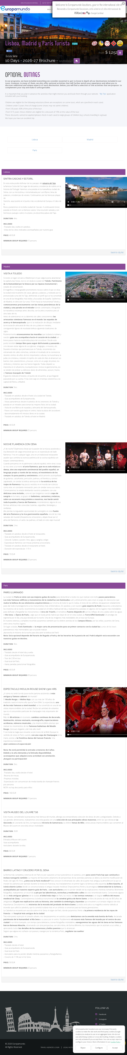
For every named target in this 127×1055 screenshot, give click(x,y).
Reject (83, 1048)
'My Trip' (103, 94)
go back (75, 44)
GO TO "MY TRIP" (47, 3)
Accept (115, 1048)
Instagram (103, 1019)
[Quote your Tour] (120, 52)
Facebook (102, 1014)
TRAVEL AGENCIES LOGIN (50, 1047)
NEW (49, 9)
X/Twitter (102, 1024)
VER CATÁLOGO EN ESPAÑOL (29, 3)
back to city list (117, 252)
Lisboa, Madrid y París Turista (38, 43)
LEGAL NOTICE (68, 1047)
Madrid (90, 139)
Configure (99, 1048)
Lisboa (35, 139)
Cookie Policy (115, 1042)
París (34, 150)
